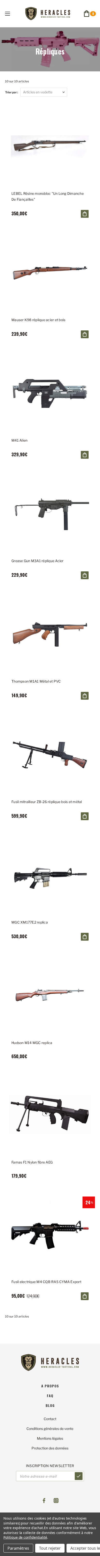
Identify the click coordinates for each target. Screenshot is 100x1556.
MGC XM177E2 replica (29, 922)
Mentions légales (50, 1438)
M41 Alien (19, 440)
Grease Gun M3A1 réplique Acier (37, 561)
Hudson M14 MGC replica (31, 1043)
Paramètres (18, 1548)
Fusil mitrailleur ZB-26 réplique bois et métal (46, 802)
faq (50, 1395)
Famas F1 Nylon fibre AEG (32, 1162)
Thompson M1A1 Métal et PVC (36, 681)
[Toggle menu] (11, 13)
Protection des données (50, 1448)
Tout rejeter (50, 1548)
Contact (50, 1419)
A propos (50, 1385)
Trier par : (11, 92)
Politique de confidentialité (25, 1537)
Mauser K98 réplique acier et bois (38, 320)
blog (50, 1405)
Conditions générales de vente (49, 1428)
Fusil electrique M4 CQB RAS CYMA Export (46, 1282)
